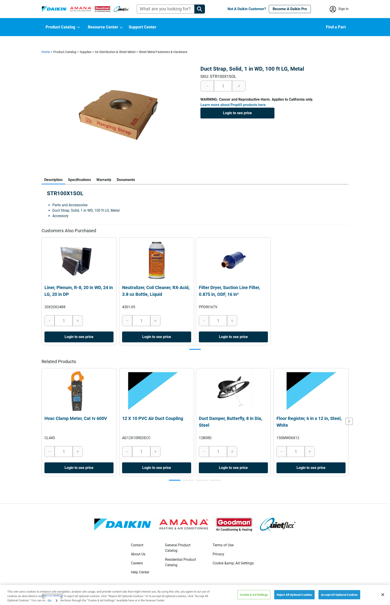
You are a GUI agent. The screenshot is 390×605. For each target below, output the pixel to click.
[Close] (383, 595)
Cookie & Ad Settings (254, 594)
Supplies (85, 52)
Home (46, 52)
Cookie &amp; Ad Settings (233, 563)
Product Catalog (64, 52)
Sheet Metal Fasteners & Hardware (163, 52)
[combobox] (52, 600)
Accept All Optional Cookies (339, 594)
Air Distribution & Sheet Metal (115, 52)
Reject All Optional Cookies (294, 594)
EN (49, 600)
